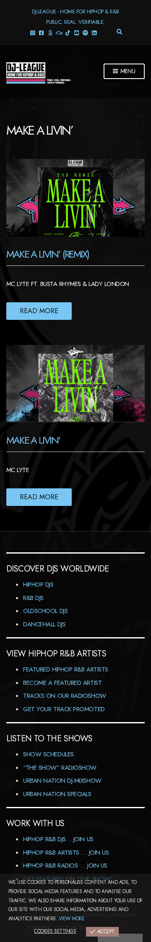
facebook (41, 32)
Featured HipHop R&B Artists (65, 669)
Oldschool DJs (45, 610)
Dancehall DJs (44, 624)
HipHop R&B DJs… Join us (58, 839)
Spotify (85, 32)
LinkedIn (94, 32)
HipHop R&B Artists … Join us (66, 852)
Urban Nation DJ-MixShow (62, 780)
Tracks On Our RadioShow (64, 695)
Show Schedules (48, 754)
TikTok (67, 32)
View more (71, 918)
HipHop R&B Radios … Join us (65, 865)
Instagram (32, 32)
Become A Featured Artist (62, 682)
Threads (50, 32)
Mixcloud (59, 32)
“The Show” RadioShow (59, 767)
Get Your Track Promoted (64, 709)
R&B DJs (33, 597)
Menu (127, 71)
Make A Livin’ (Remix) (47, 254)
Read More (39, 311)
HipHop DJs (38, 584)
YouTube (76, 32)
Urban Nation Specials (57, 794)
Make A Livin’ (33, 440)
